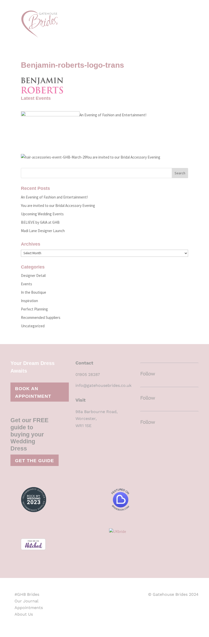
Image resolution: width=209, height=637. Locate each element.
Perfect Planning (34, 309)
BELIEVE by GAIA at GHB (40, 222)
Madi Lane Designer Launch (43, 230)
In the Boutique (33, 292)
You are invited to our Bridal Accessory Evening (123, 157)
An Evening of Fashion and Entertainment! (113, 114)
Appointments (29, 607)
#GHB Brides (27, 594)
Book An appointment (33, 392)
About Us (24, 614)
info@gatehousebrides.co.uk (103, 385)
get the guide (34, 460)
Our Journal (26, 601)
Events (26, 283)
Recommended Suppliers (40, 317)
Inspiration (29, 300)
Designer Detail (33, 275)
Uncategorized (33, 325)
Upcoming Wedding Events (42, 213)
